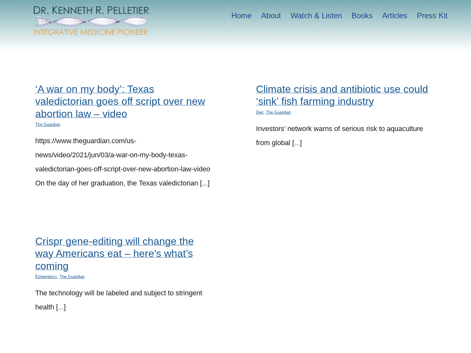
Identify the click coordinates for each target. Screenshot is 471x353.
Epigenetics (46, 276)
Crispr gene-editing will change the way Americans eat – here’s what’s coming (114, 253)
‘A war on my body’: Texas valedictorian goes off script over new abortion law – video (120, 101)
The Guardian (47, 124)
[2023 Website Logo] (91, 8)
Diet (259, 112)
